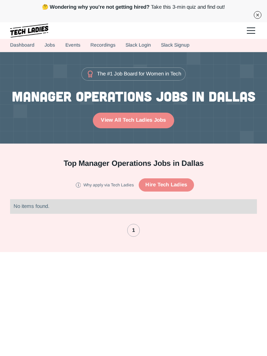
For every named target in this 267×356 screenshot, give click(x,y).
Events (72, 45)
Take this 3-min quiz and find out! (133, 7)
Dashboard (22, 45)
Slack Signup (175, 45)
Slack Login (138, 45)
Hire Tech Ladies (166, 184)
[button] (250, 30)
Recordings (102, 45)
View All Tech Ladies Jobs (133, 120)
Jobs (49, 45)
